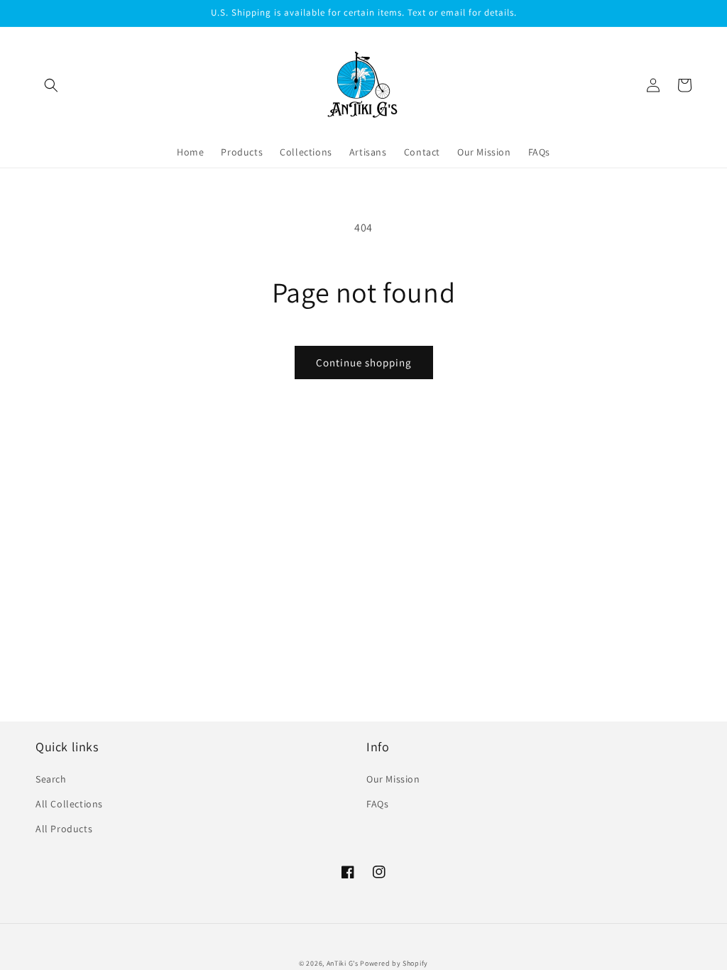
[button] (51, 85)
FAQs (377, 803)
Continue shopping (364, 362)
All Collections (69, 803)
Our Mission (393, 779)
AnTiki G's (343, 963)
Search (51, 779)
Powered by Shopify (394, 963)
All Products (63, 828)
